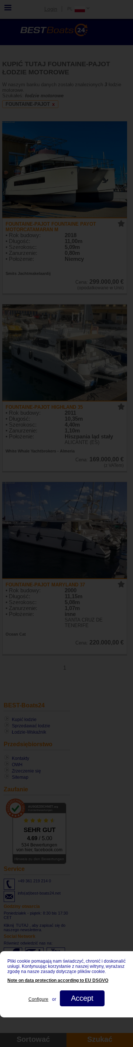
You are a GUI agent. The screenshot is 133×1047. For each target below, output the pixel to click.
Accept (82, 998)
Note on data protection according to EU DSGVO (57, 980)
